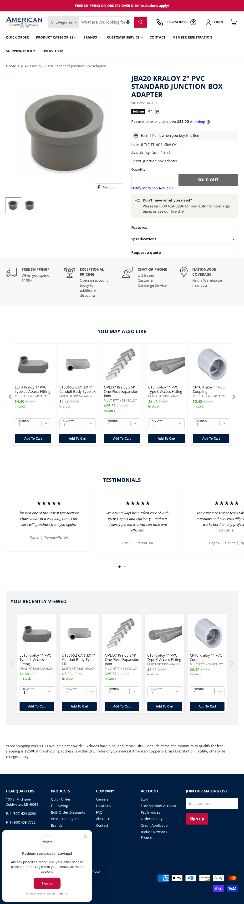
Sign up (197, 818)
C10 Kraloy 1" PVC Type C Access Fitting (165, 389)
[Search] (140, 22)
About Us (103, 818)
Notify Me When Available (152, 188)
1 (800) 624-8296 (23, 813)
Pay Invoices (150, 812)
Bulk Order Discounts (68, 812)
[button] (128, 22)
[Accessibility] (193, 22)
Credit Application (155, 825)
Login (145, 799)
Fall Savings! (61, 805)
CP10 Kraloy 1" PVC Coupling (209, 389)
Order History (152, 818)
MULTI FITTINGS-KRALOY (156, 144)
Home (11, 66)
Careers (102, 799)
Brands (90, 37)
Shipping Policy (20, 51)
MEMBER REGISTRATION (192, 37)
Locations (103, 805)
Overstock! (52, 51)
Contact (157, 37)
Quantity (138, 169)
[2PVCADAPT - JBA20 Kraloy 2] (13, 205)
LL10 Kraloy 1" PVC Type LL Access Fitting (32, 389)
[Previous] (10, 397)
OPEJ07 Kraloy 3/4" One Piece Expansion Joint (121, 391)
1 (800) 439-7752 (23, 822)
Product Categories (55, 37)
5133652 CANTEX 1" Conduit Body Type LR (77, 389)
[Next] (233, 397)
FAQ (99, 812)
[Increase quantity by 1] (169, 180)
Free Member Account (158, 805)
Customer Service (124, 37)
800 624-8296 (172, 206)
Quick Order (17, 37)
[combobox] (106, 22)
